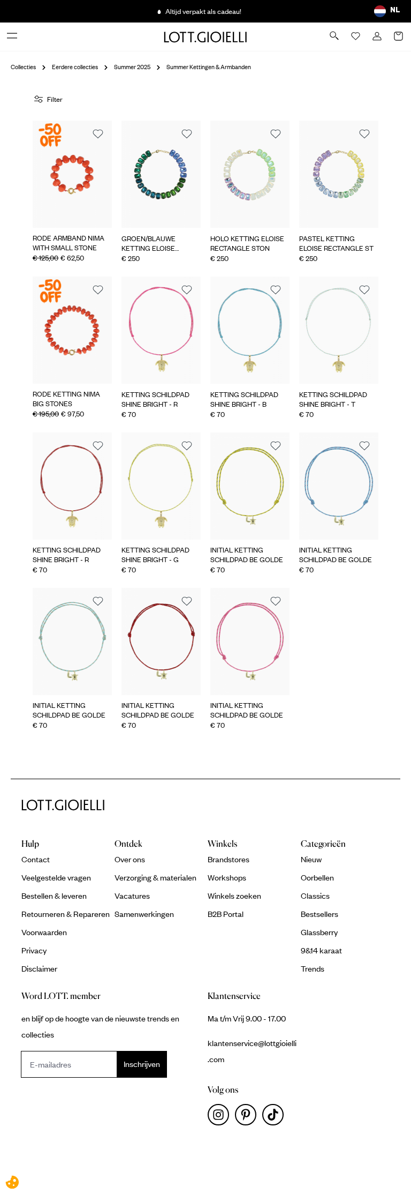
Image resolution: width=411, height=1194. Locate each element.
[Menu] (12, 36)
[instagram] (221, 1117)
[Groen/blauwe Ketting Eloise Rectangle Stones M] (161, 174)
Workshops (227, 877)
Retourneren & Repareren (65, 913)
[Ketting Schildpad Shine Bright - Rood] (72, 486)
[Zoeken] (335, 36)
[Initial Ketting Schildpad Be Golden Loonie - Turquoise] (72, 641)
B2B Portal (225, 913)
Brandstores (228, 859)
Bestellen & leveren (54, 895)
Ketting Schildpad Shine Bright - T (333, 399)
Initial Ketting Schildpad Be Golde (246, 554)
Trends (312, 968)
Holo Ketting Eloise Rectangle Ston (247, 243)
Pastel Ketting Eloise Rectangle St (336, 243)
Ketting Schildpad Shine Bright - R (155, 399)
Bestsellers (319, 913)
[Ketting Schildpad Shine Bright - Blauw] (250, 330)
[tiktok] (275, 1117)
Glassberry (319, 932)
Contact (35, 859)
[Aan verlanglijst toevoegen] (98, 134)
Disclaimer (39, 968)
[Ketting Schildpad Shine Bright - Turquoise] (338, 330)
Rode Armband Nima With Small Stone (68, 242)
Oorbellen (317, 877)
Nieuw (311, 859)
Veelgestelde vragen (56, 877)
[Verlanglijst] (356, 36)
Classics (315, 895)
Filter (55, 99)
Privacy (34, 950)
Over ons (130, 859)
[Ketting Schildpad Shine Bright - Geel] (161, 486)
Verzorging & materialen (155, 877)
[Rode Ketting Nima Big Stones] (72, 330)
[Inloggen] (377, 36)
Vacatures (132, 895)
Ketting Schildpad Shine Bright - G (155, 554)
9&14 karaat (321, 950)
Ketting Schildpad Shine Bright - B (244, 399)
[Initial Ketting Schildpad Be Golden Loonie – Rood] (161, 641)
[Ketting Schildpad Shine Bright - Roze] (161, 330)
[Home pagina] (205, 36)
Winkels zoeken (234, 895)
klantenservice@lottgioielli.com (252, 1051)
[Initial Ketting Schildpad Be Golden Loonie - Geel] (250, 486)
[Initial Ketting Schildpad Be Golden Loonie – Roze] (250, 641)
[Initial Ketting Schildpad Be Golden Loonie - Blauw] (338, 486)
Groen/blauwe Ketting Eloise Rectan (148, 243)
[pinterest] (248, 1117)
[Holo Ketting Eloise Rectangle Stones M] (250, 174)
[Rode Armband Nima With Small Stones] (72, 174)
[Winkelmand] (399, 36)
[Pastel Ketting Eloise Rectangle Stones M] (338, 174)
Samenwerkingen (144, 913)
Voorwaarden (44, 932)
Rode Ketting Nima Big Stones (66, 398)
